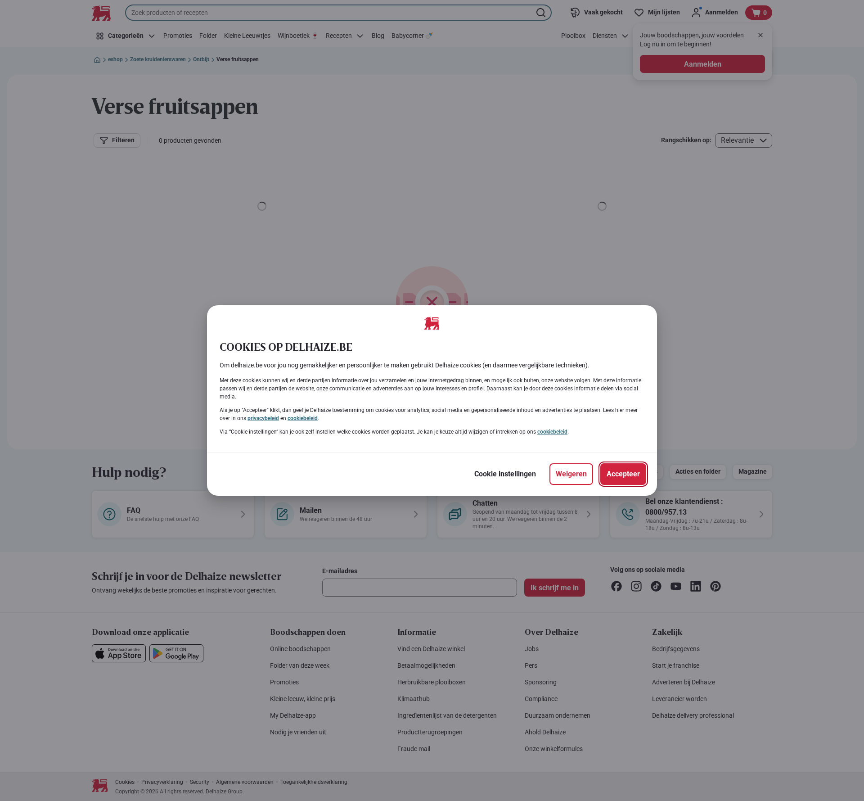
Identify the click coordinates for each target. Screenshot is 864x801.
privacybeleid (263, 418)
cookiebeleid (303, 418)
